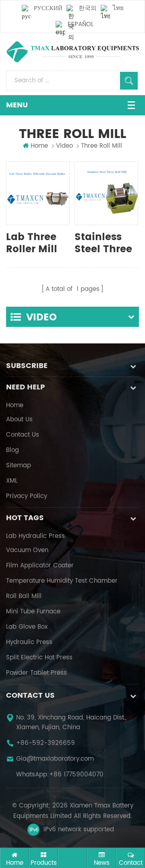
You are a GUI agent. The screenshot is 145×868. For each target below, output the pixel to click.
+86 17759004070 (76, 775)
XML (11, 481)
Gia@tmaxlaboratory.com (55, 759)
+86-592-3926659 (45, 743)
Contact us (22, 435)
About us (19, 420)
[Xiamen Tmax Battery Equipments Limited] (72, 52)
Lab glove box (27, 627)
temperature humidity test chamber (62, 581)
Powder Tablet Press (36, 673)
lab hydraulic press (35, 536)
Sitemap (18, 466)
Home (39, 146)
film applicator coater (40, 566)
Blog (12, 450)
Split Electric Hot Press (39, 658)
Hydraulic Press (29, 642)
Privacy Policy (26, 496)
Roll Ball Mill (23, 596)
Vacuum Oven (27, 550)
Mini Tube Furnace (33, 612)
